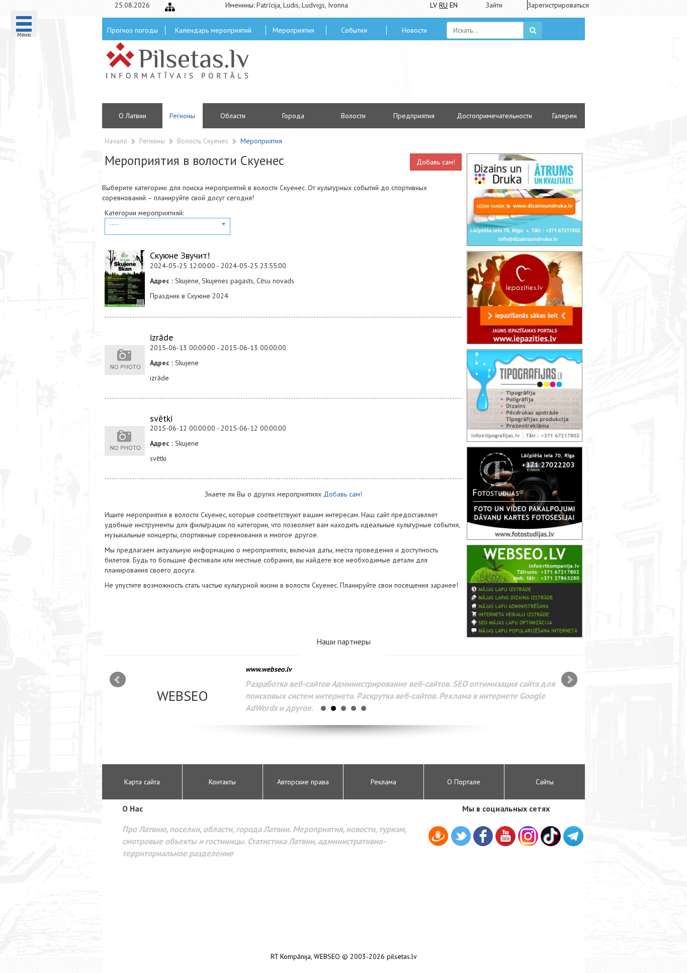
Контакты (222, 781)
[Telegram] (573, 836)
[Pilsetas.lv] (183, 60)
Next (569, 680)
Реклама (383, 781)
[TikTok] (551, 836)
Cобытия (354, 30)
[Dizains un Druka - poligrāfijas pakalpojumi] (524, 199)
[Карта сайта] (170, 7)
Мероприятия (293, 30)
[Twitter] (461, 838)
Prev (118, 680)
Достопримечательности (494, 115)
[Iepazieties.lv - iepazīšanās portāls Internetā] (524, 297)
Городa (293, 115)
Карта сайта (142, 781)
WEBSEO (327, 956)
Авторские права (303, 781)
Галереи (564, 115)
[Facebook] (483, 838)
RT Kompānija (291, 956)
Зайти (494, 5)
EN (454, 5)
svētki (161, 418)
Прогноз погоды (132, 30)
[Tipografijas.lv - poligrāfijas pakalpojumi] (524, 395)
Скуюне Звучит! (180, 255)
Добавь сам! (435, 162)
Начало (116, 140)
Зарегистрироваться (555, 5)
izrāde (161, 337)
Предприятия (414, 115)
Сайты (545, 781)
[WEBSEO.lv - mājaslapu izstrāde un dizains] (524, 591)
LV (433, 5)
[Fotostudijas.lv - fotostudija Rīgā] (524, 493)
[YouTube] (505, 836)
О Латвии (132, 115)
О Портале (463, 781)
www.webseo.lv (268, 669)
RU (443, 5)
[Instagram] (528, 836)
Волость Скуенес (203, 140)
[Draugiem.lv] (438, 838)
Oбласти (232, 115)
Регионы (182, 115)
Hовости (414, 30)
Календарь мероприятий (213, 30)
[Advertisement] (416, 75)
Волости (353, 115)
